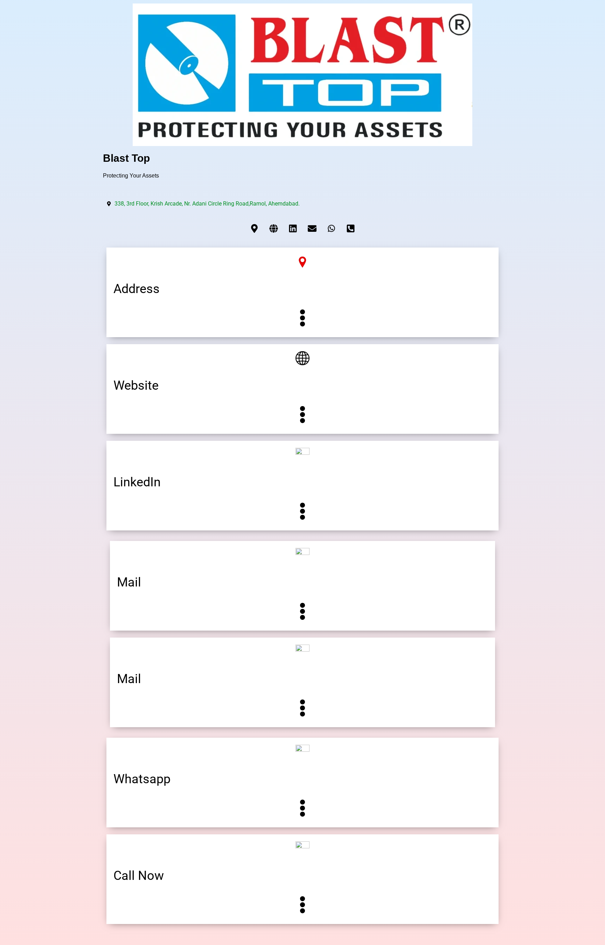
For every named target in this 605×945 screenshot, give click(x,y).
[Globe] (274, 228)
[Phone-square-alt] (351, 228)
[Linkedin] (293, 228)
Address (136, 289)
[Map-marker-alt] (254, 228)
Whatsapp (142, 779)
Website (136, 385)
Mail (129, 582)
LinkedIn (137, 482)
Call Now (138, 875)
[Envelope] (312, 228)
